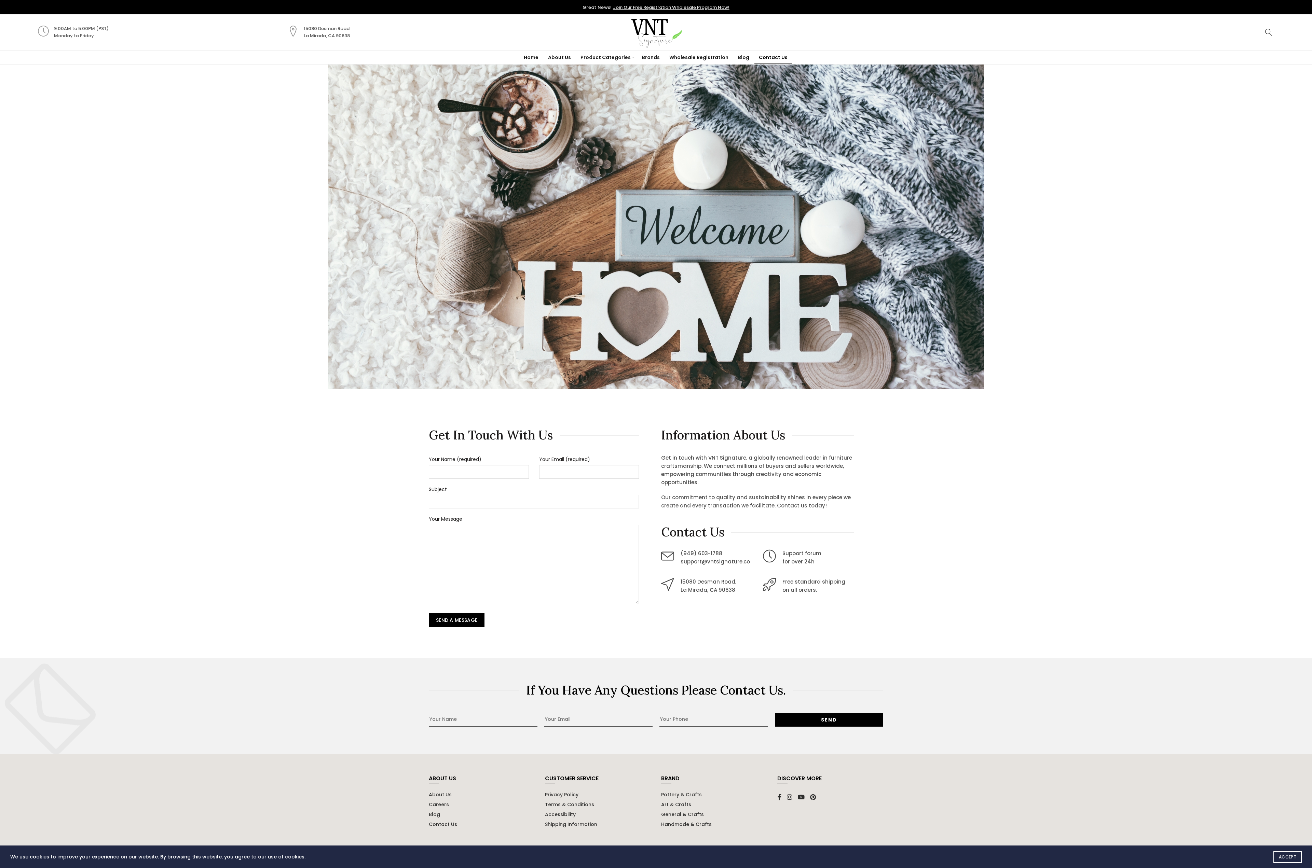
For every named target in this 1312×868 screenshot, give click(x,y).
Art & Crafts (676, 804)
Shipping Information (571, 824)
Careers (439, 804)
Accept (1287, 857)
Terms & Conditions (569, 804)
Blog (743, 57)
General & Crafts (682, 814)
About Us (559, 57)
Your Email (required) (564, 459)
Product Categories (605, 57)
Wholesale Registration (698, 57)
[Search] (1268, 32)
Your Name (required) (455, 459)
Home (531, 57)
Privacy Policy (561, 794)
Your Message (445, 519)
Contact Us (773, 57)
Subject (438, 489)
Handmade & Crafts (686, 824)
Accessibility (560, 814)
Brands (651, 57)
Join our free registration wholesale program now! (671, 7)
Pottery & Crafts (681, 794)
